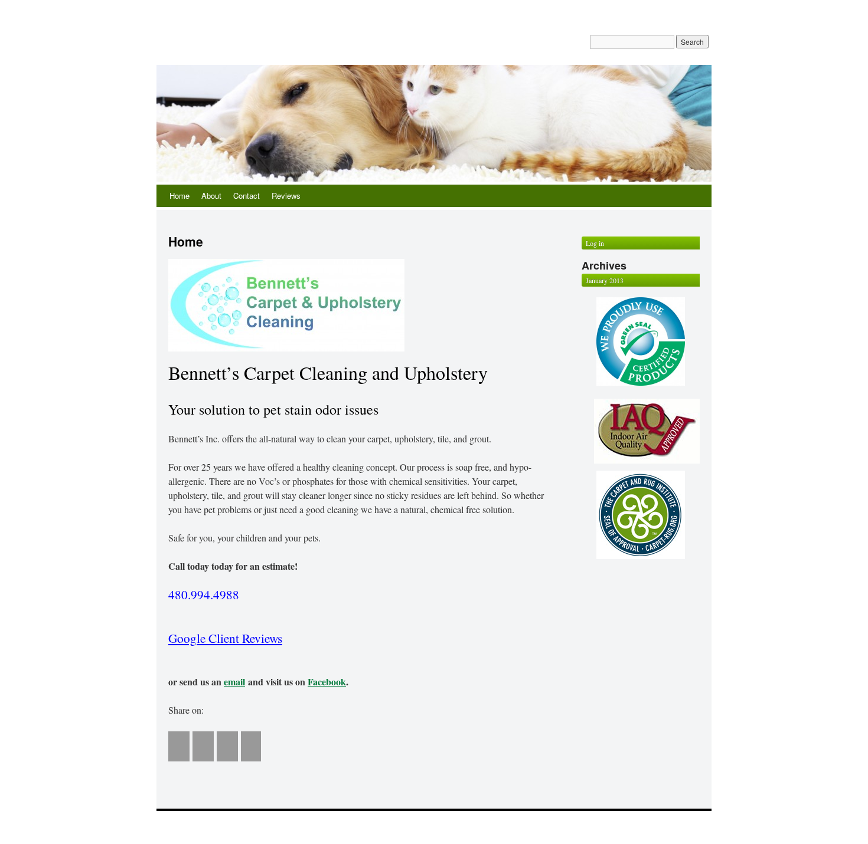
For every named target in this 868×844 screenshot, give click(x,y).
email (234, 681)
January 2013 (605, 280)
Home (179, 195)
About (211, 195)
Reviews (286, 195)
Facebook (327, 681)
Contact (246, 195)
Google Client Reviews (225, 637)
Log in (595, 243)
